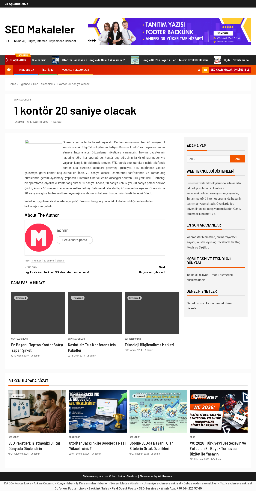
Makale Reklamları (75, 69)
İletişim (48, 69)
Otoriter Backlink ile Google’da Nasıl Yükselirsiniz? (83, 60)
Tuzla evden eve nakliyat (236, 483)
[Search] (199, 69)
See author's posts (74, 240)
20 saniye (49, 260)
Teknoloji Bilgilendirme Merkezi (149, 344)
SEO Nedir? (13, 437)
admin (20, 122)
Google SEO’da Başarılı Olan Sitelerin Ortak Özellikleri (164, 60)
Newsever (146, 476)
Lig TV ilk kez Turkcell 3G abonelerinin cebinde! (57, 269)
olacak (60, 260)
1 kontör (36, 260)
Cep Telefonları (22, 100)
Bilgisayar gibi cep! (152, 269)
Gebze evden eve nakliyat (200, 483)
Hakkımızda (26, 69)
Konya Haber (65, 483)
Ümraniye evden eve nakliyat (162, 483)
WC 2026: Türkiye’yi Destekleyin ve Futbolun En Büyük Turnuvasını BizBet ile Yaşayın (218, 448)
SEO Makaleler (40, 29)
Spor (192, 437)
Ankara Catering (44, 483)
